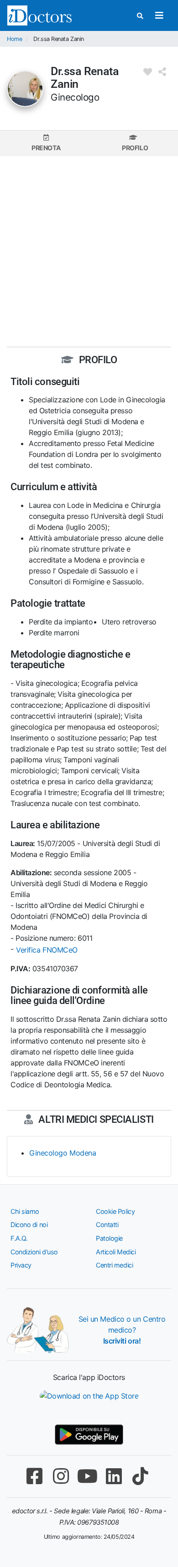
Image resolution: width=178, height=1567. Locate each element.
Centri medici (114, 1265)
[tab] (46, 143)
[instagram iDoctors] (60, 1476)
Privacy (20, 1265)
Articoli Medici (116, 1252)
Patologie (109, 1238)
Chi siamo (24, 1211)
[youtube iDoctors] (87, 1476)
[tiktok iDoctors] (140, 1476)
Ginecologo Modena (62, 1152)
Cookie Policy (115, 1211)
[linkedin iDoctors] (113, 1476)
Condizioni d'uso (34, 1252)
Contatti (107, 1224)
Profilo (135, 148)
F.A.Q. (18, 1238)
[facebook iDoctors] (34, 1476)
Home (14, 38)
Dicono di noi (28, 1224)
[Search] (140, 16)
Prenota (45, 148)
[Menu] (159, 15)
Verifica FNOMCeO (47, 949)
